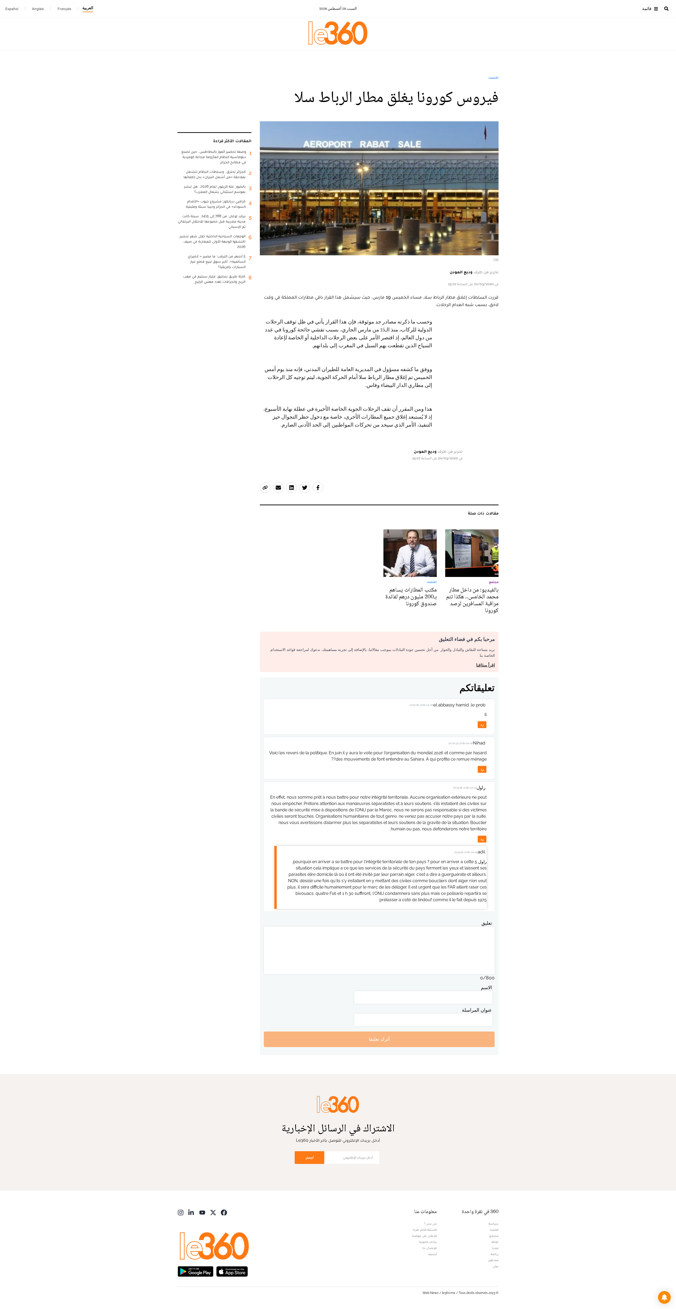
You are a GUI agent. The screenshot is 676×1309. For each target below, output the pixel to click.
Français (64, 9)
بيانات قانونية (428, 1242)
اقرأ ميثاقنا (485, 665)
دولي (496, 1266)
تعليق (486, 923)
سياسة (494, 1223)
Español (11, 9)
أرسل (309, 1157)
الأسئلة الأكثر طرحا (425, 1230)
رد (482, 725)
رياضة (495, 1254)
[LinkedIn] (191, 1212)
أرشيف (432, 1254)
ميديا (495, 1248)
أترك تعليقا (379, 1039)
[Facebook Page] (224, 1212)
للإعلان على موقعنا (424, 1236)
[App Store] (232, 1271)
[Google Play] (195, 1271)
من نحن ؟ (430, 1223)
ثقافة (495, 1242)
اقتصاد (493, 78)
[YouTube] (202, 1212)
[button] (664, 1297)
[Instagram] (180, 1212)
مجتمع (494, 1236)
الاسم (486, 987)
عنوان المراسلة (477, 1010)
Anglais (38, 9)
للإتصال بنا (429, 1248)
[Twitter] (213, 1212)
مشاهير (494, 1260)
